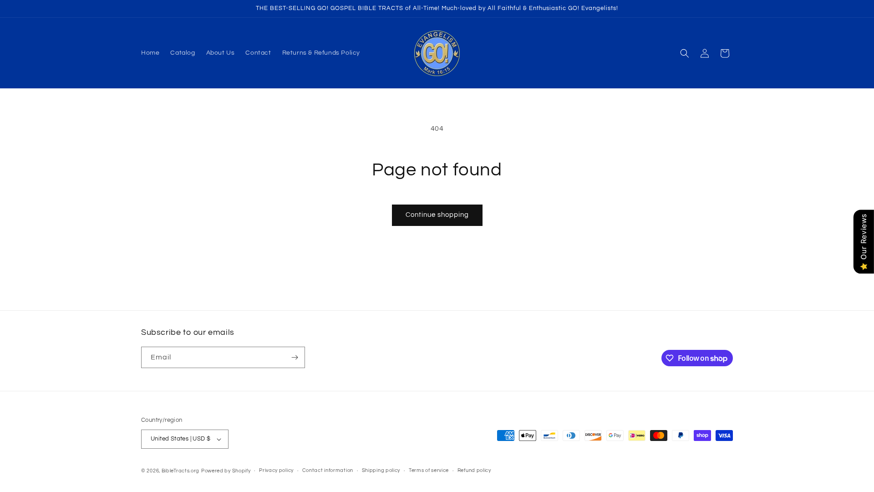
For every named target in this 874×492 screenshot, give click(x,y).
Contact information (327, 470)
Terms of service (429, 470)
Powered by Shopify (226, 470)
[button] (685, 53)
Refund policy (474, 470)
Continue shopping (437, 214)
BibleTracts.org (181, 470)
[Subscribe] (295, 357)
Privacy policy (276, 470)
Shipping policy (381, 470)
